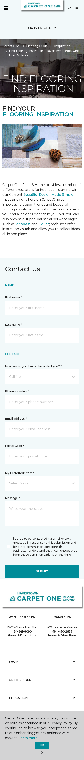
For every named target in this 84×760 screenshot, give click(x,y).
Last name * (13, 324)
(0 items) (76, 8)
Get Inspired (20, 680)
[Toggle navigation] (6, 8)
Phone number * (17, 391)
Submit (42, 571)
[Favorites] (69, 8)
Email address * (16, 418)
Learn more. (28, 738)
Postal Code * (14, 445)
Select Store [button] (39, 27)
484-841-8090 (22, 631)
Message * (12, 498)
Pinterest (23, 224)
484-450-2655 (62, 631)
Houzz (44, 224)
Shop (13, 661)
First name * (13, 297)
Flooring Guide (37, 46)
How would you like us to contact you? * (33, 366)
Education (18, 698)
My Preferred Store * (19, 473)
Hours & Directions (22, 635)
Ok (42, 745)
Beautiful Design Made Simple (47, 195)
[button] (42, 376)
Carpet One (11, 46)
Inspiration (62, 46)
